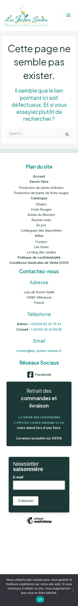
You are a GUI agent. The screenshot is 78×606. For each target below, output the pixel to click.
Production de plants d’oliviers (41, 188)
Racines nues (41, 220)
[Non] (72, 590)
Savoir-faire (39, 182)
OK (40, 599)
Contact (41, 242)
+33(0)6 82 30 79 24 (45, 324)
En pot (41, 225)
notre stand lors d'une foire (38, 428)
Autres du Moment (41, 215)
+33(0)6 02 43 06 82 (46, 329)
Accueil (39, 176)
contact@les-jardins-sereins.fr (39, 351)
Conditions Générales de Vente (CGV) (39, 263)
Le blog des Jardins (41, 252)
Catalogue (39, 198)
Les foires (41, 247)
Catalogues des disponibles (41, 230)
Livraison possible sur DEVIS (39, 438)
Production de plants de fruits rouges (41, 193)
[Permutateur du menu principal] (68, 15)
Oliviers (41, 204)
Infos (39, 236)
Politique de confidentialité (39, 257)
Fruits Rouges (41, 210)
